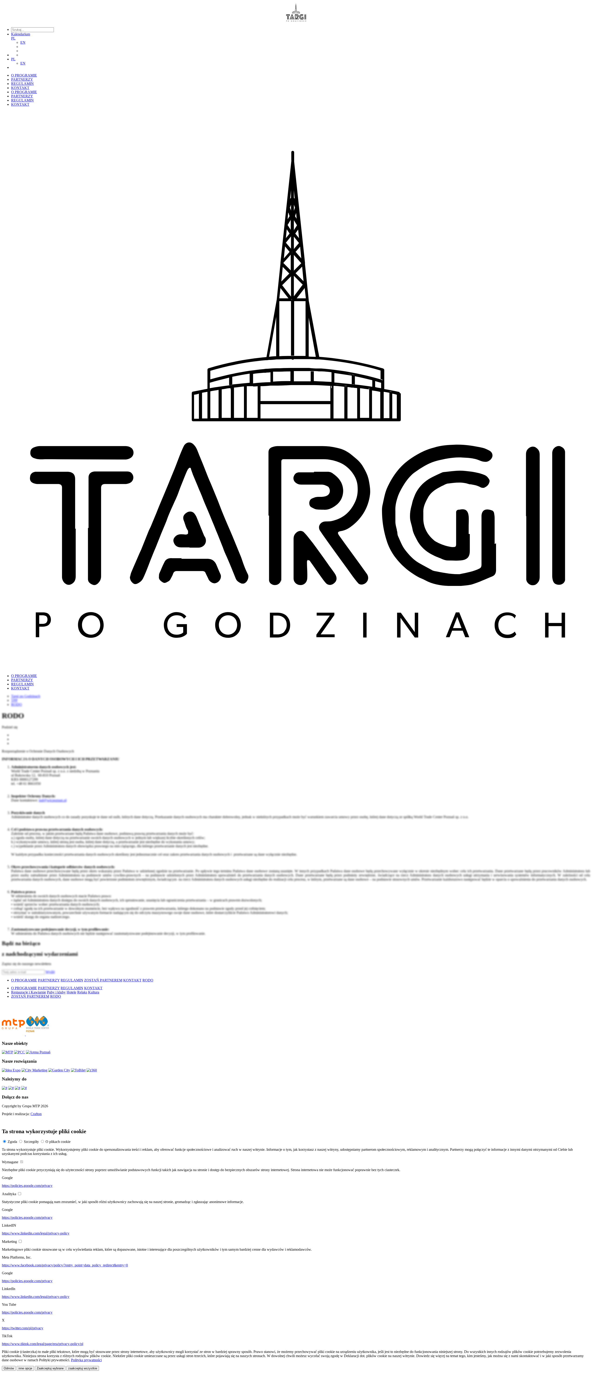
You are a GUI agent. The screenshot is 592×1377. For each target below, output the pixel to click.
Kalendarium (20, 34)
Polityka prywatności (86, 1360)
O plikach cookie (58, 1142)
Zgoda (12, 1142)
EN (22, 42)
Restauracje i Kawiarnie (28, 992)
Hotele (71, 992)
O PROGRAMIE (24, 75)
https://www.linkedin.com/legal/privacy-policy (35, 1233)
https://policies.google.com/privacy (27, 1186)
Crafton (36, 1114)
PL (13, 38)
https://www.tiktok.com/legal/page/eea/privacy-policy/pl (42, 1344)
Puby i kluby (56, 992)
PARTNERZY (22, 79)
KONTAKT (20, 88)
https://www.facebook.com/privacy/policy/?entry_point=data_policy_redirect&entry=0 (65, 1265)
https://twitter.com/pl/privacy (22, 1328)
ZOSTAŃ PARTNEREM (103, 980)
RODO (147, 980)
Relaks (82, 992)
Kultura (93, 992)
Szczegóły (31, 1142)
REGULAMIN (22, 84)
